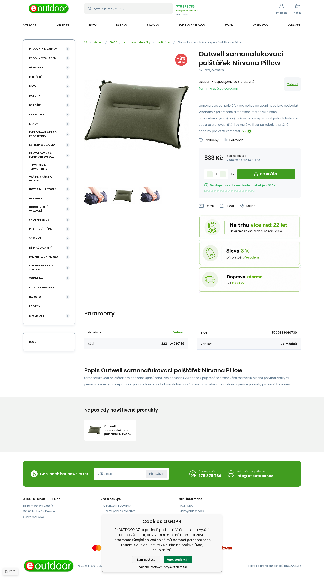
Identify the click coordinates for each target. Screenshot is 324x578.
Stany (33, 124)
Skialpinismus (39, 219)
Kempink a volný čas (43, 257)
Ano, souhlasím (178, 559)
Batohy (34, 96)
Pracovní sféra (40, 229)
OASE (113, 42)
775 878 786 (185, 6)
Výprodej (36, 67)
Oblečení (35, 77)
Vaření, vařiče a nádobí (40, 178)
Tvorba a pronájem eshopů (266, 566)
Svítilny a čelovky (42, 145)
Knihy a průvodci (41, 287)
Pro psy (34, 306)
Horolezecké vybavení (38, 209)
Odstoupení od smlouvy (119, 511)
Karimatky (36, 114)
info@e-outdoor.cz (188, 10)
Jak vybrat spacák (192, 511)
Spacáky (35, 105)
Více (244, 131)
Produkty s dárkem (43, 49)
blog (33, 342)
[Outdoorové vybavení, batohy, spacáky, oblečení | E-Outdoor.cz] (85, 42)
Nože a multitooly (42, 189)
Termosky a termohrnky (38, 167)
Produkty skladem (42, 58)
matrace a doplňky (137, 42)
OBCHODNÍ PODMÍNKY (117, 505)
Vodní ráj (36, 278)
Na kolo (35, 297)
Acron (98, 42)
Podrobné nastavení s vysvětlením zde (162, 567)
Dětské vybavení (40, 248)
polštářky (164, 42)
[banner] (49, 9)
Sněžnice (35, 238)
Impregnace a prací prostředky (43, 134)
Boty (32, 86)
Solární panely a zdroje (41, 267)
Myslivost (36, 316)
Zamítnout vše (146, 559)
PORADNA (186, 505)
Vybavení (35, 198)
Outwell (292, 84)
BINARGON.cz (292, 566)
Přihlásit (156, 473)
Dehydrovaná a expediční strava (41, 155)
